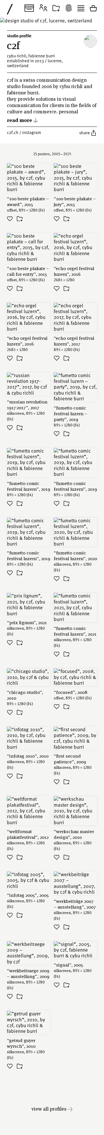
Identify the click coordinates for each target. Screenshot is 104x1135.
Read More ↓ (22, 119)
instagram (31, 132)
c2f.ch (12, 132)
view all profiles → (52, 1108)
